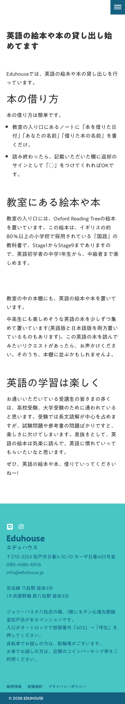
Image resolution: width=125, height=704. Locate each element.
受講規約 (34, 686)
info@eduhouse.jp (25, 572)
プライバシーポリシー (67, 686)
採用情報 (14, 686)
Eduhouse (25, 538)
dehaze (117, 7)
